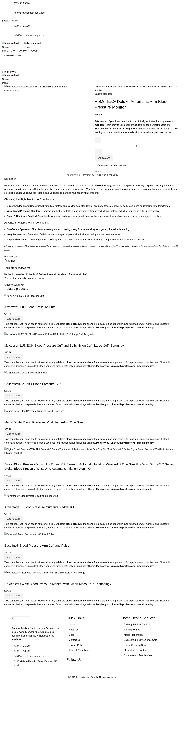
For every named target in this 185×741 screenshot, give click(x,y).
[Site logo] (13, 45)
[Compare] (8, 301)
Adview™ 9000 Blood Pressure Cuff (29, 307)
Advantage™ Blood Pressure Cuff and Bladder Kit (39, 507)
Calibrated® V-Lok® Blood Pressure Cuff (32, 384)
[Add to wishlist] (23, 301)
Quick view (15, 301)
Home (98, 86)
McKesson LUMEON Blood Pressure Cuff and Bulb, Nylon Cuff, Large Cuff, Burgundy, (64, 345)
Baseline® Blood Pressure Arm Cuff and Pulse (36, 545)
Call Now (92, 67)
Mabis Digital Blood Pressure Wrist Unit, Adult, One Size (43, 422)
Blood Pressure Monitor (113, 86)
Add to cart (104, 158)
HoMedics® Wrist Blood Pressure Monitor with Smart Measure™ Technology (57, 584)
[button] (13, 319)
